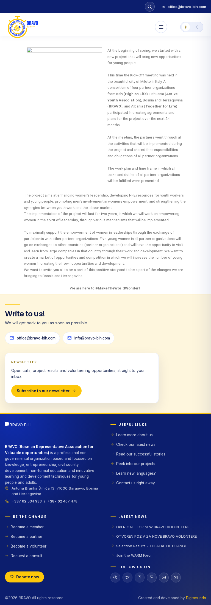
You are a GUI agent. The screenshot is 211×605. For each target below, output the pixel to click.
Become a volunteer (28, 546)
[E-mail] (176, 577)
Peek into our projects (135, 464)
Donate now (27, 577)
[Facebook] (115, 577)
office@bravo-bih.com (184, 6)
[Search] (150, 7)
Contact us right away (135, 483)
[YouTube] (164, 577)
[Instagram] (140, 577)
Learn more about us (134, 435)
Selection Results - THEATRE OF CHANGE (151, 546)
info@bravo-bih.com (92, 338)
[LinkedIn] (152, 577)
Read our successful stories (140, 454)
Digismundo (196, 598)
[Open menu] (161, 27)
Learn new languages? (136, 473)
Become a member (27, 527)
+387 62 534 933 (27, 501)
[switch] (191, 27)
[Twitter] (127, 577)
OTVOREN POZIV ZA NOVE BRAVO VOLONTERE (156, 536)
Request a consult (26, 556)
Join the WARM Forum (135, 555)
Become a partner (26, 536)
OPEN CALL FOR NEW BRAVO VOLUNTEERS (153, 527)
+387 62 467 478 (62, 501)
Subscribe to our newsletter (43, 391)
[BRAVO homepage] (53, 433)
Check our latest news (136, 444)
